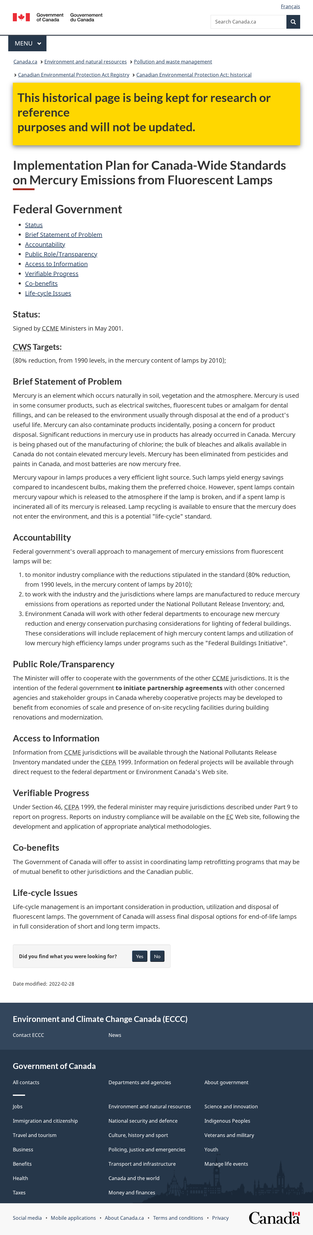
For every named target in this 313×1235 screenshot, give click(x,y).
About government (226, 1082)
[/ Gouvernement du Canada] (57, 18)
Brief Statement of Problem (63, 234)
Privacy (220, 1218)
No (157, 956)
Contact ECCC (28, 1035)
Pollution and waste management (173, 61)
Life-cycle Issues (48, 293)
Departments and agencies (140, 1082)
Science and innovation (231, 1106)
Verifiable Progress (52, 274)
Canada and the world (134, 1178)
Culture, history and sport (138, 1135)
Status (34, 225)
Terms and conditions (178, 1218)
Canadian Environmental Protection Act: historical (194, 74)
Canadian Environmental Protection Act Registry (73, 74)
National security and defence (143, 1120)
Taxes (19, 1192)
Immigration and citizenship (45, 1120)
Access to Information (56, 264)
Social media (27, 1218)
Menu (24, 43)
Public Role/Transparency (61, 254)
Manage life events (226, 1164)
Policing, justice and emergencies (147, 1149)
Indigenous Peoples (227, 1120)
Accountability (45, 244)
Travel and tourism (35, 1135)
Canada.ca (25, 61)
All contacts (26, 1082)
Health (20, 1178)
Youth (211, 1149)
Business (23, 1149)
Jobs (18, 1106)
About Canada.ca (124, 1218)
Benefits (22, 1164)
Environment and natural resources (85, 61)
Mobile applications (73, 1218)
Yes (139, 956)
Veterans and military (229, 1135)
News (115, 1035)
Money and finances (132, 1192)
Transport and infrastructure (142, 1164)
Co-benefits (41, 283)
